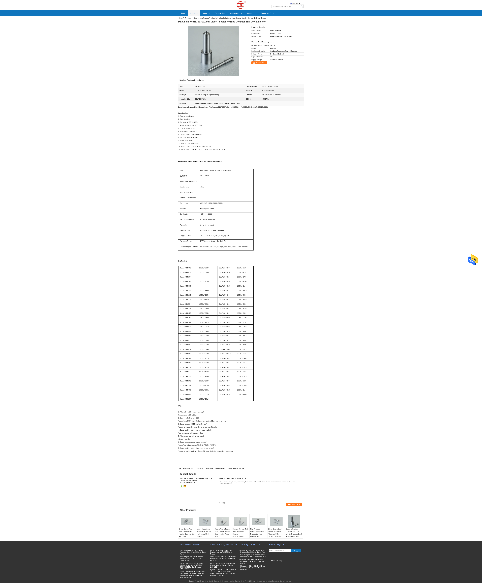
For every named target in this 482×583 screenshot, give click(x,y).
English (295, 3)
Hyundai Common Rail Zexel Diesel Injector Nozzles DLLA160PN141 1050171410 (240, 534)
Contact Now (260, 63)
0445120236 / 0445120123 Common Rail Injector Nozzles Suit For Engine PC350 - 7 (223, 558)
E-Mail (272, 561)
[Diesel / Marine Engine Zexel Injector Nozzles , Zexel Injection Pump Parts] (223, 521)
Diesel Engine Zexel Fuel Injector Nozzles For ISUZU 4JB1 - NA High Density (252, 561)
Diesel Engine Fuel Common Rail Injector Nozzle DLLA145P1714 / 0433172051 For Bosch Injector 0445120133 (191, 566)
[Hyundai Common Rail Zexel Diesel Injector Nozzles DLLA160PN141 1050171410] (240, 521)
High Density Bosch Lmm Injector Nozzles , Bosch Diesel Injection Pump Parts (193, 552)
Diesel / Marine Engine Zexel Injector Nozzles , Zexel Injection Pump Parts (222, 532)
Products (193, 13)
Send (296, 551)
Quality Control (236, 13)
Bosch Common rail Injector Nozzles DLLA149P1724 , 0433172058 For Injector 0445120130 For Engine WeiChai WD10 (192, 574)
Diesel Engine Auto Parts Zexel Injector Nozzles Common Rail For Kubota (186, 532)
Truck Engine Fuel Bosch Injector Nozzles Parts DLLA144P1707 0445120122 (191, 558)
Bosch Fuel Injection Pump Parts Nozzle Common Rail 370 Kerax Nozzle (221, 552)
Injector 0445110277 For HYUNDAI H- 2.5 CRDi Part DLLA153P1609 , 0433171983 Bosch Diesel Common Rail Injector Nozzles (223, 572)
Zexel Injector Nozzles (201, 18)
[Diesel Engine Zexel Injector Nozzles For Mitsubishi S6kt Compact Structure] (276, 521)
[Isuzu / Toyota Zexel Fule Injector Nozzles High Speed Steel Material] (205, 521)
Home (182, 13)
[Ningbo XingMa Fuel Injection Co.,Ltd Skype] (181, 486)
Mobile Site (274, 564)
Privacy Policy (194, 581)
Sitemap (279, 561)
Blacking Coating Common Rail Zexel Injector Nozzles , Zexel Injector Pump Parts (294, 532)
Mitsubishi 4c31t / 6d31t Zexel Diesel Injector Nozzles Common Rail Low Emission (252, 568)
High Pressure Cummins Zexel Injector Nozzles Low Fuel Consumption (258, 532)
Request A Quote (268, 13)
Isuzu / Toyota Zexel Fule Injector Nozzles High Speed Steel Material (204, 532)
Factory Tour (220, 13)
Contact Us (251, 13)
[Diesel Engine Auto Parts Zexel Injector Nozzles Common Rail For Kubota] (187, 521)
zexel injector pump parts (215, 468)
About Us (206, 13)
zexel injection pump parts (192, 468)
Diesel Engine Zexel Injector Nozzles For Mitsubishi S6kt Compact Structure (275, 532)
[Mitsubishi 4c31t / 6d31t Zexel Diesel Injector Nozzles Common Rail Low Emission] (213, 51)
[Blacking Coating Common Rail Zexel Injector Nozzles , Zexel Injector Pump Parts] (294, 521)
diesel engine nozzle (236, 468)
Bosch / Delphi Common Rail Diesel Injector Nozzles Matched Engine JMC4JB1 (222, 565)
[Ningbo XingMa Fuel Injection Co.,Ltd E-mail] (185, 486)
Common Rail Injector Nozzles (223, 544)
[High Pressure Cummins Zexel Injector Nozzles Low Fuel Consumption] (258, 521)
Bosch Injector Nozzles (190, 544)
